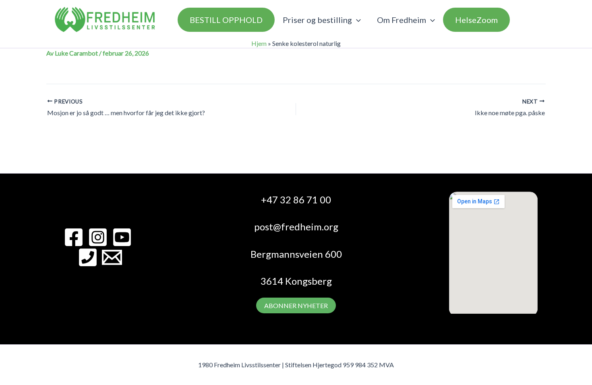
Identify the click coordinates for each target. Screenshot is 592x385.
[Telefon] (88, 257)
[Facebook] (74, 237)
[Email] (112, 257)
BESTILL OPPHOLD (226, 20)
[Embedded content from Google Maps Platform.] (493, 253)
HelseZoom (476, 20)
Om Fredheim (401, 20)
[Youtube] (122, 237)
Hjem (259, 43)
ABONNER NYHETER (296, 305)
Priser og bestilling (317, 20)
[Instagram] (98, 237)
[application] (356, 20)
